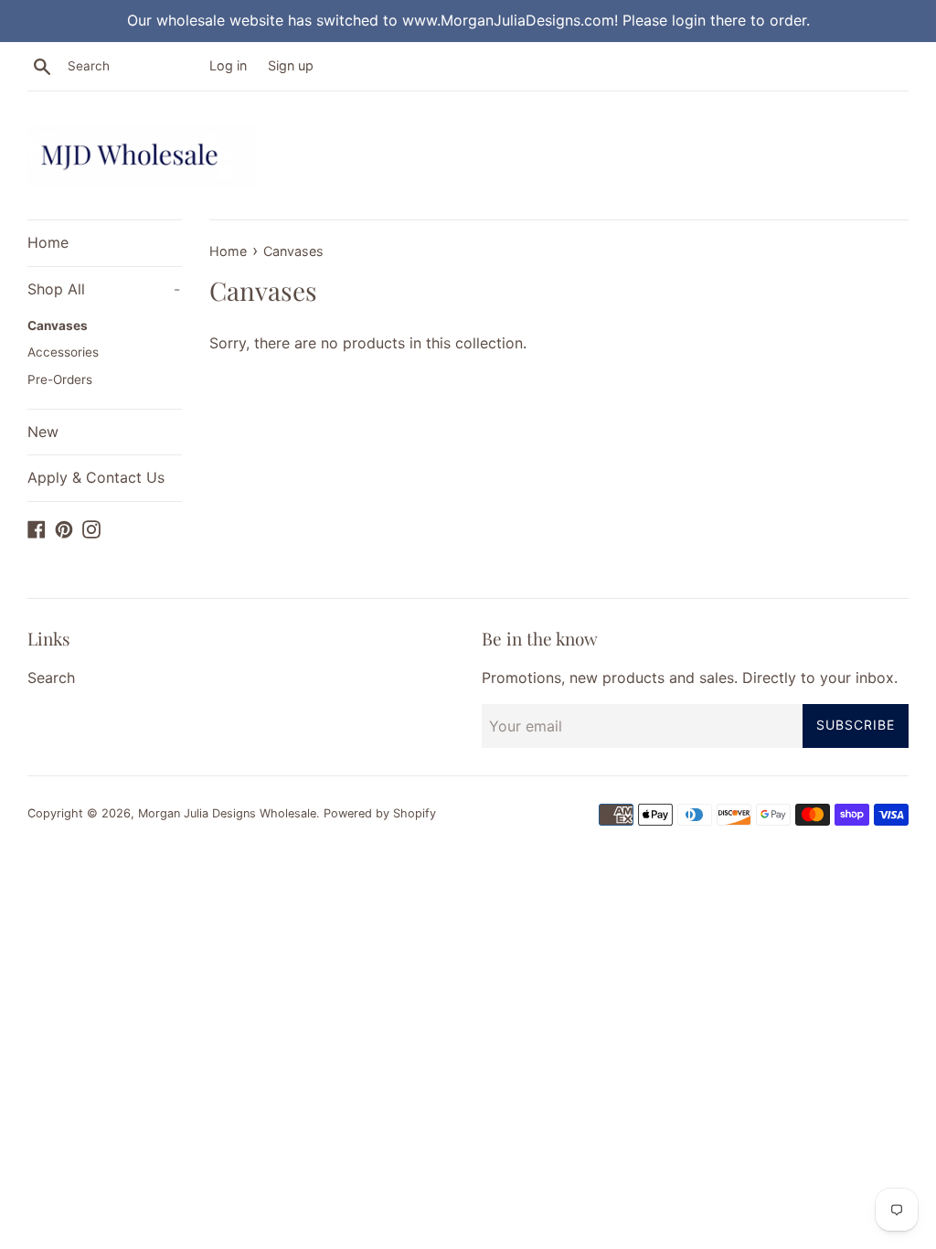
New (42, 431)
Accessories (63, 352)
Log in (228, 65)
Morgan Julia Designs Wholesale (227, 813)
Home (48, 242)
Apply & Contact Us (96, 477)
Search (51, 677)
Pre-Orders (59, 379)
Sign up (291, 65)
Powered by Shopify (380, 813)
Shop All (103, 289)
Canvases (57, 325)
